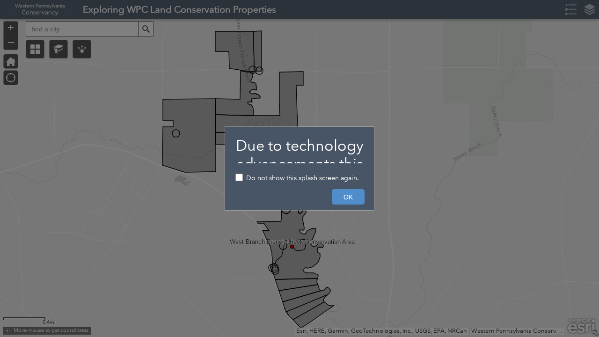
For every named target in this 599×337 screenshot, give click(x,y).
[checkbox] (299, 178)
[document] (299, 149)
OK (348, 197)
